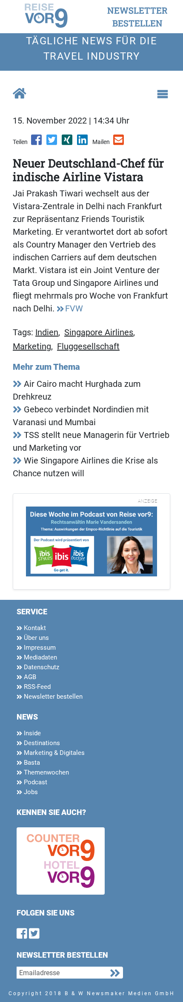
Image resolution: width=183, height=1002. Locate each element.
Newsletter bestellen (52, 696)
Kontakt (34, 628)
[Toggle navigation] (162, 94)
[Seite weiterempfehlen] (119, 143)
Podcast (34, 782)
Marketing (32, 346)
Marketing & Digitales (53, 753)
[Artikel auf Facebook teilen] (37, 143)
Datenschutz (40, 667)
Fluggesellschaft (88, 346)
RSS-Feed (36, 687)
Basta (31, 762)
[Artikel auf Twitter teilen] (52, 143)
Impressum (39, 647)
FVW (74, 308)
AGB (29, 677)
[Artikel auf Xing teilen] (68, 143)
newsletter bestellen (137, 17)
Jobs (30, 792)
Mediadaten (39, 657)
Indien (46, 332)
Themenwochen (45, 772)
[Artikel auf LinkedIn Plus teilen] (83, 143)
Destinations (41, 743)
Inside (31, 733)
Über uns (35, 638)
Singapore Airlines (98, 332)
